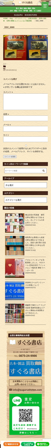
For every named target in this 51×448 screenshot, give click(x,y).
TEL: (25, 356)
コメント (8, 91)
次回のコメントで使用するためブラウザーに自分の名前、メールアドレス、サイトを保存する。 (25, 150)
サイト (6, 135)
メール (7, 124)
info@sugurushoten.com (27, 389)
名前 (6, 114)
